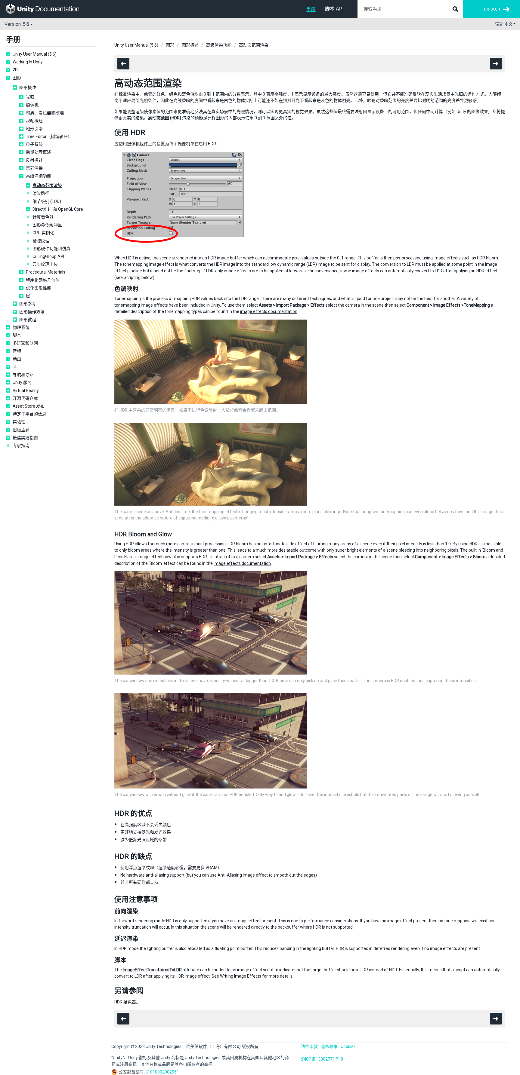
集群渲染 (34, 168)
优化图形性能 (38, 288)
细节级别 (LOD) (46, 201)
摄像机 (32, 105)
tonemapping (135, 264)
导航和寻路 (23, 374)
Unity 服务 (22, 382)
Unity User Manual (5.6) (35, 54)
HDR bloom (487, 258)
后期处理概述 (38, 152)
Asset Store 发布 (29, 406)
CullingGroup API (48, 256)
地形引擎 (34, 128)
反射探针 (34, 160)
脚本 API (334, 8)
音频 (17, 351)
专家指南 (21, 445)
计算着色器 (43, 217)
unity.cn (492, 8)
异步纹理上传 (45, 264)
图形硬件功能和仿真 (51, 248)
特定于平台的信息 (29, 414)
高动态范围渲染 (47, 185)
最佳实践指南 (25, 437)
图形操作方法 (32, 311)
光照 (30, 97)
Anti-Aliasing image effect (243, 875)
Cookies (348, 1046)
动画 (17, 359)
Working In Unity (28, 62)
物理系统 (21, 327)
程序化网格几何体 (43, 280)
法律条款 (309, 1046)
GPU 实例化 (43, 232)
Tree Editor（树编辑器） (49, 136)
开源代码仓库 (25, 398)
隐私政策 (329, 1046)
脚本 (17, 335)
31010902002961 (162, 1072)
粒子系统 (34, 144)
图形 (17, 77)
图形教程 (27, 319)
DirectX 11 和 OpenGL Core (57, 209)
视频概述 (34, 120)
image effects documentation (268, 311)
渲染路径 (40, 193)
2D (15, 69)
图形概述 (27, 87)
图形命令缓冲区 (47, 224)
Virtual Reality (26, 390)
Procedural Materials (45, 272)
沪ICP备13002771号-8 (322, 1059)
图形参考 (27, 303)
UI (14, 366)
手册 (311, 9)
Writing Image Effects (240, 976)
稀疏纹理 (40, 240)
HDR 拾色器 (125, 1002)
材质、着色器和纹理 (45, 112)
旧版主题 (21, 429)
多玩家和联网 (25, 343)
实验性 (19, 421)
